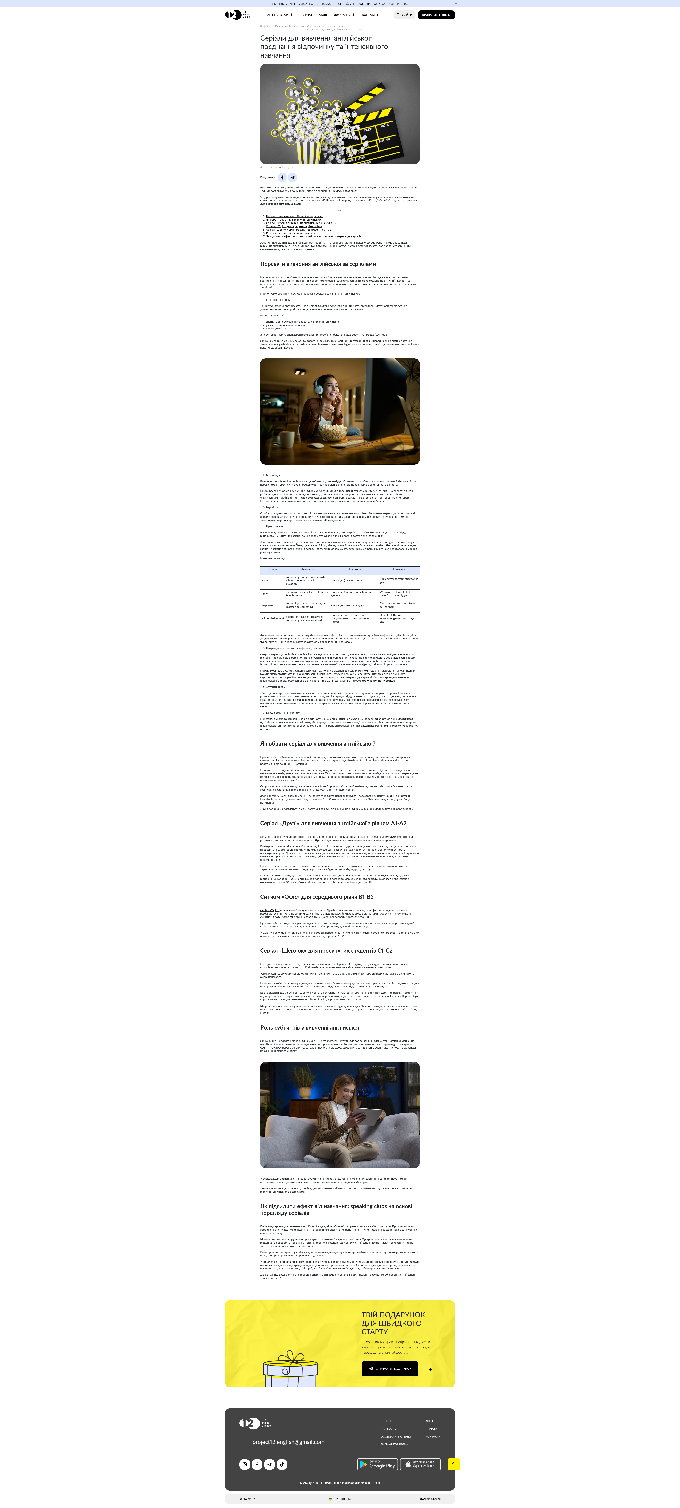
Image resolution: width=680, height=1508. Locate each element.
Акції (429, 1421)
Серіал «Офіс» (269, 910)
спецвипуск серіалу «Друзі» (391, 875)
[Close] (382, 723)
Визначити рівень (436, 14)
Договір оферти (430, 1499)
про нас (387, 1421)
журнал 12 (389, 1428)
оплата (431, 1428)
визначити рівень (394, 1444)
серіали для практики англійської (390, 1009)
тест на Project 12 (288, 780)
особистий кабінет (396, 1436)
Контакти (433, 1436)
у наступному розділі (381, 680)
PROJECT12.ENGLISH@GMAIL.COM (288, 1442)
